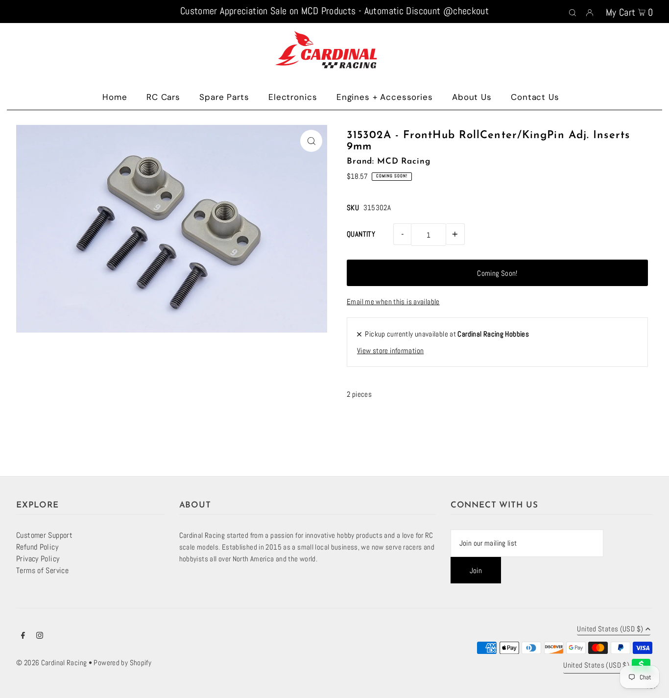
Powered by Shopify (122, 662)
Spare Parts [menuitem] (224, 97)
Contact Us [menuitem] (535, 97)
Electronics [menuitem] (292, 97)
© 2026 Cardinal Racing (51, 662)
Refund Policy (37, 547)
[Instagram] (39, 636)
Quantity (361, 234)
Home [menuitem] (114, 97)
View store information (390, 350)
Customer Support (44, 535)
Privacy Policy (37, 559)
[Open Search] (572, 12)
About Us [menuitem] (472, 97)
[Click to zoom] (311, 141)
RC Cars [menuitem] (163, 97)
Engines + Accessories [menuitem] (384, 97)
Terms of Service (42, 570)
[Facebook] (23, 636)
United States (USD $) (610, 629)
